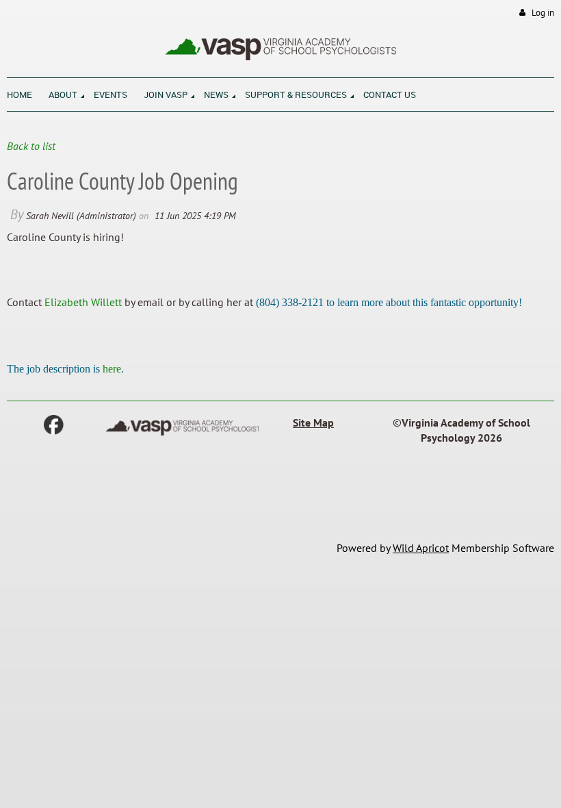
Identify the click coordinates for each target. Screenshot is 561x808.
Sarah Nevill (50, 216)
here (112, 369)
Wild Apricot (421, 548)
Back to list (31, 146)
